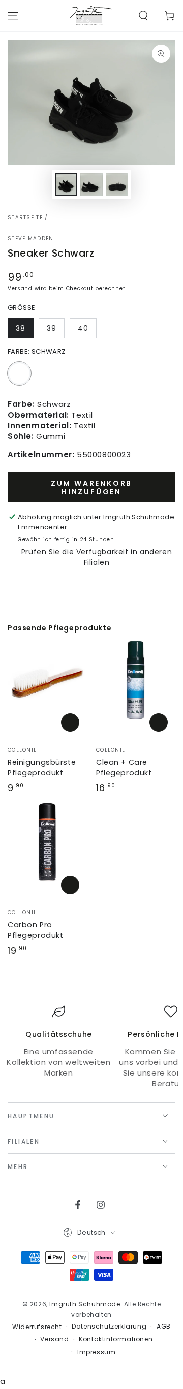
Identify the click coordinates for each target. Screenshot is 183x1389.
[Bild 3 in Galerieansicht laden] (117, 184)
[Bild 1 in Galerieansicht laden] (66, 184)
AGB (164, 1326)
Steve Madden (31, 238)
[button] (143, 15)
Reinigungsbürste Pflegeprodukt (42, 767)
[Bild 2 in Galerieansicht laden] (91, 184)
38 (20, 328)
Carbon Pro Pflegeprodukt (35, 930)
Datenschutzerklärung (109, 1326)
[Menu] (13, 15)
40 (83, 328)
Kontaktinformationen (115, 1339)
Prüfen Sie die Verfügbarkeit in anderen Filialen (96, 557)
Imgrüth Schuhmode (84, 1304)
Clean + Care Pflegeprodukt (123, 767)
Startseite (25, 218)
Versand (20, 288)
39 (51, 328)
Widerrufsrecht (37, 1327)
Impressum (96, 1352)
